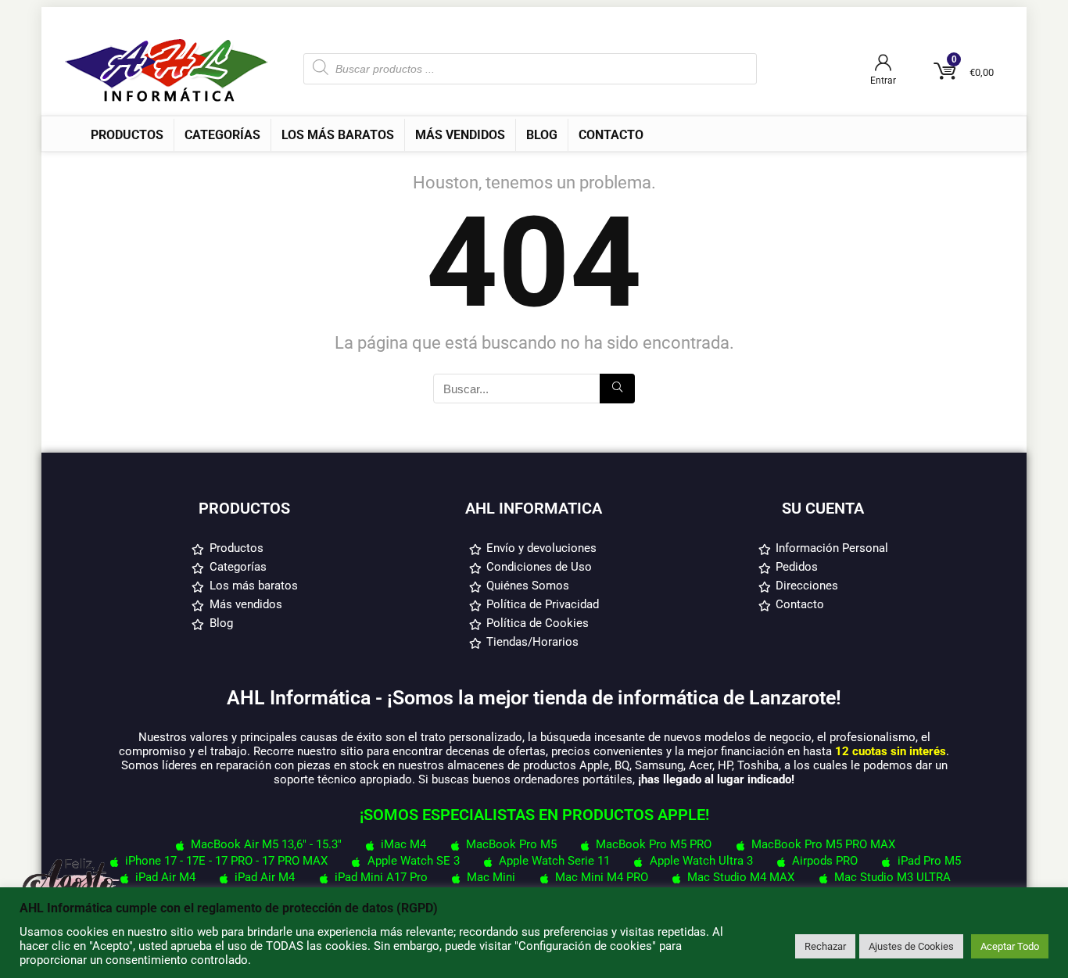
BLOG (541, 134)
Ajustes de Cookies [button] (911, 946)
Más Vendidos (460, 134)
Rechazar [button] (825, 946)
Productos (127, 134)
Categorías (222, 134)
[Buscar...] (617, 388)
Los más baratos (337, 134)
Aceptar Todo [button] (1009, 946)
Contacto (611, 134)
